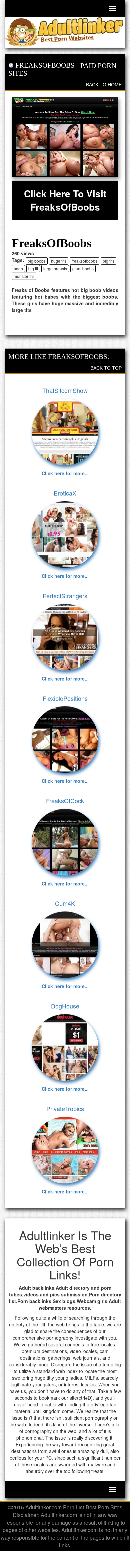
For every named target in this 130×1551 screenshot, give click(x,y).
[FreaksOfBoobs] (65, 137)
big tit (33, 268)
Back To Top (106, 368)
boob (18, 268)
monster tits (24, 276)
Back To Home (104, 84)
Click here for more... (65, 473)
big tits (108, 261)
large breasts (55, 268)
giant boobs (83, 268)
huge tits (58, 261)
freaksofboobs (84, 261)
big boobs (37, 261)
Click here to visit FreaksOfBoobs (65, 200)
